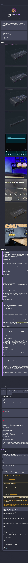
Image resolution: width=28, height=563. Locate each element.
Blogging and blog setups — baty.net (7, 399)
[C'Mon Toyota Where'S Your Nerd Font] (16, 190)
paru (10, 314)
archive (12, 2)
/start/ (9, 392)
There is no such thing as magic (7, 338)
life (6, 427)
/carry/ (3, 388)
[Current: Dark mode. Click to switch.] (1, 4)
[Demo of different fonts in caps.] (16, 77)
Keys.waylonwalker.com (7, 277)
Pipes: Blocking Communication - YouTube (7, 430)
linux (9, 326)
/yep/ (20, 388)
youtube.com (5, 420)
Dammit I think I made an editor (9, 454)
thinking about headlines (7, 471)
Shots (4, 42)
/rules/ (9, 390)
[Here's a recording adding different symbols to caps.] (16, 122)
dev (9, 299)
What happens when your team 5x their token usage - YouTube (9, 439)
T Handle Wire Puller (6, 252)
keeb (9, 274)
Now (2, 32)
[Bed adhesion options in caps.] (16, 54)
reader (17, 2)
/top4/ (15, 388)
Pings (7, 452)
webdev (11, 299)
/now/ (3, 392)
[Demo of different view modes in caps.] (16, 100)
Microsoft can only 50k (7, 460)
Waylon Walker (14, 0)
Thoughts (8, 396)
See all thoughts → (3, 449)
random (20, 2)
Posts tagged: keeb (5, 265)
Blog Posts (5, 249)
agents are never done (7, 358)
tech (9, 355)
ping (9, 375)
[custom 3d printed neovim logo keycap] (16, 167)
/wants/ (15, 390)
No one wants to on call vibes (8, 465)
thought (8, 427)
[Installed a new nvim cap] (16, 235)
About (3, 22)
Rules (4, 257)
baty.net (4, 400)
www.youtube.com (7, 411)
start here (8, 2)
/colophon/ (15, 392)
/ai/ (3, 390)
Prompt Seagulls (6, 329)
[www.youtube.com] (4, 411)
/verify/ (9, 388)
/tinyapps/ (21, 390)
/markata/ (21, 392)
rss (14, 2)
